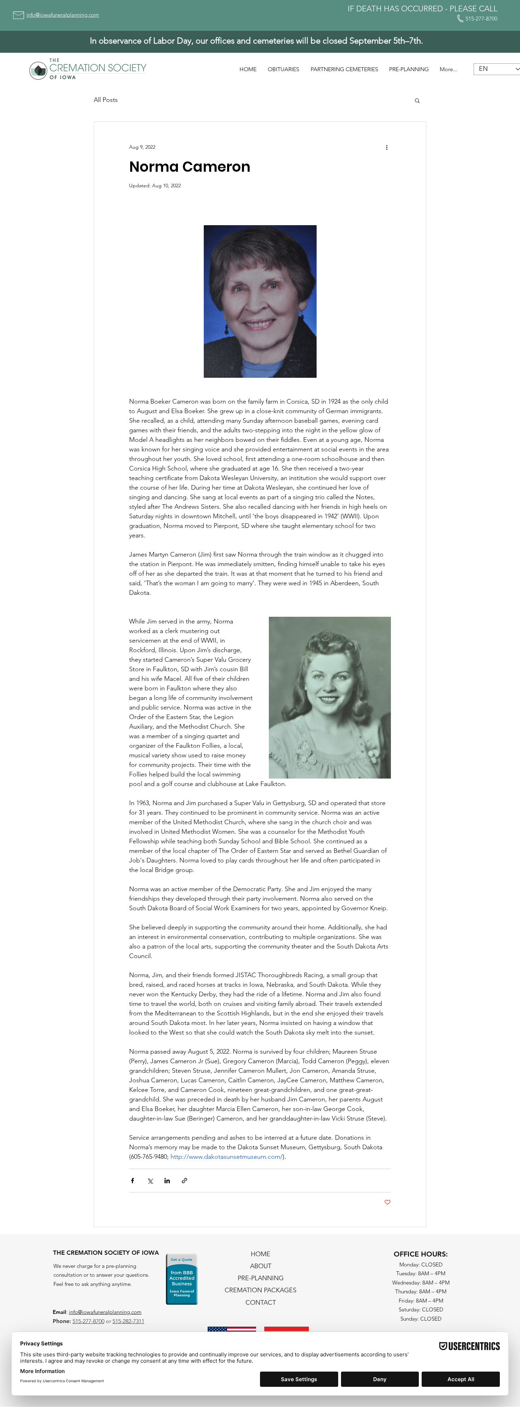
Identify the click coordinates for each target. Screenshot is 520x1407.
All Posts (106, 100)
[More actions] (386, 147)
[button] (417, 100)
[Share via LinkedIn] (167, 1180)
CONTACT (260, 1302)
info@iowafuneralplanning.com (105, 1312)
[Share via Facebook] (132, 1180)
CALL (488, 8)
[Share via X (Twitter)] (149, 1180)
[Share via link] (184, 1180)
